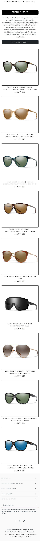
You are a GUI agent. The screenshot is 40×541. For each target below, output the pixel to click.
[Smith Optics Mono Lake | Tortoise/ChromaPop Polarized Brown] (20, 209)
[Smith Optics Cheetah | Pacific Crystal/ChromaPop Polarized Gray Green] (20, 162)
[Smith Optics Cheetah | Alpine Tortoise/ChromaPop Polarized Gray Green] (20, 67)
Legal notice (27, 536)
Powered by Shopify (10, 531)
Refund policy (21, 532)
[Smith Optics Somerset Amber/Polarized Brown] (20, 256)
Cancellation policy (17, 536)
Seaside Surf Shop (17, 529)
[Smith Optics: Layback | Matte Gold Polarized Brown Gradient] (20, 351)
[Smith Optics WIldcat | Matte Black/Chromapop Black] (20, 304)
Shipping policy (20, 534)
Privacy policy (31, 532)
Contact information (31, 534)
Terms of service (9, 534)
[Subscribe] (37, 505)
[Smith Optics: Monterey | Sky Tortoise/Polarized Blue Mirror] (20, 445)
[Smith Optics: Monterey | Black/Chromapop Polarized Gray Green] (20, 398)
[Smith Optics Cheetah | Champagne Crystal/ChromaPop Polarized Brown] (20, 114)
